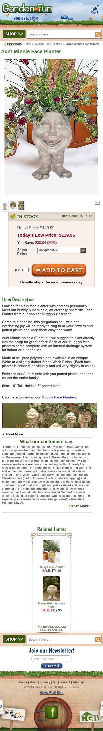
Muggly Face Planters (48, 43)
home (23, 682)
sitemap (78, 682)
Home (27, 43)
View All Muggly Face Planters (53, 628)
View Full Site (52, 693)
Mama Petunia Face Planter (51, 605)
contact (65, 682)
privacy (45, 682)
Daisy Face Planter (51, 567)
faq (55, 682)
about (34, 682)
